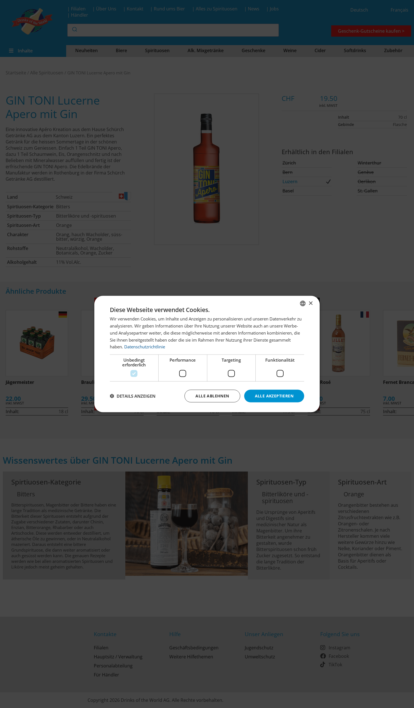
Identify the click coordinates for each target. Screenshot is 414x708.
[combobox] (303, 303)
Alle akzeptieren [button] (274, 396)
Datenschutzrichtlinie (144, 346)
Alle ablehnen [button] (212, 396)
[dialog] (207, 354)
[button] (132, 396)
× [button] (310, 303)
